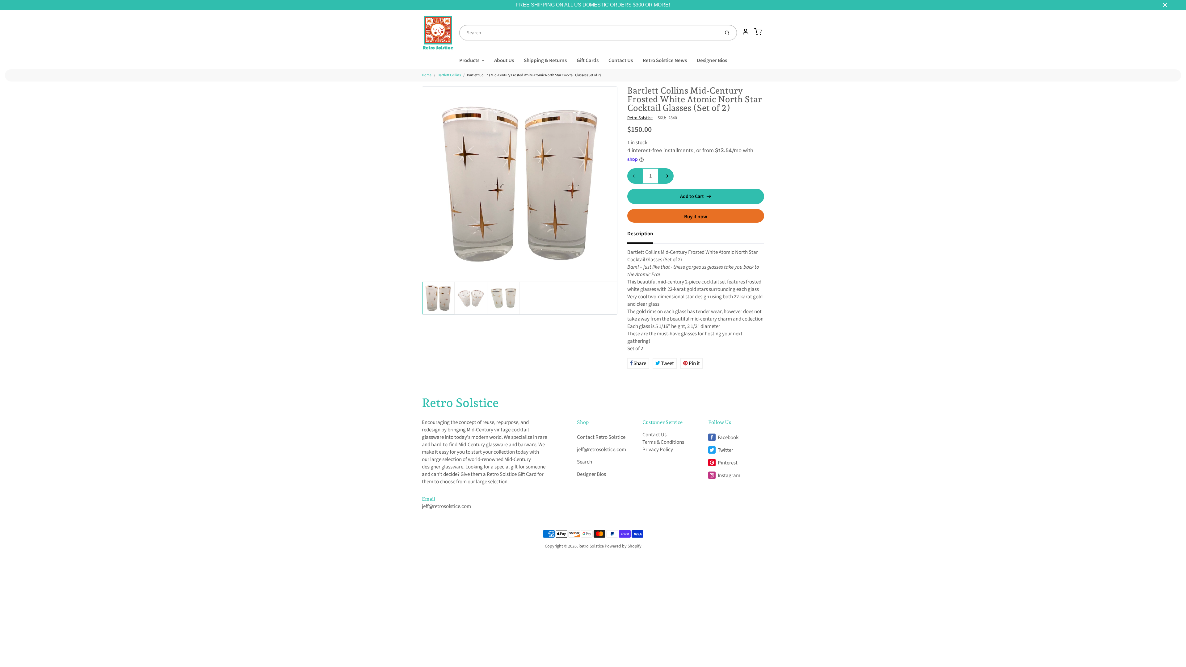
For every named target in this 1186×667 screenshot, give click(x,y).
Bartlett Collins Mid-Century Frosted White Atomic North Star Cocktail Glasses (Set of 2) (534, 75)
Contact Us (620, 60)
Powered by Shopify (623, 546)
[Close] (1165, 5)
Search (584, 462)
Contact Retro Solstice (601, 437)
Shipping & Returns (545, 60)
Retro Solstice (640, 118)
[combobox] (589, 32)
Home (426, 75)
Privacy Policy (657, 449)
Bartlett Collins (449, 75)
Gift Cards (588, 60)
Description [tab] (640, 233)
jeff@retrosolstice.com (446, 506)
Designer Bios (712, 60)
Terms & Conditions (663, 442)
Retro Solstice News (665, 60)
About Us (504, 60)
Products (469, 60)
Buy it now (695, 216)
